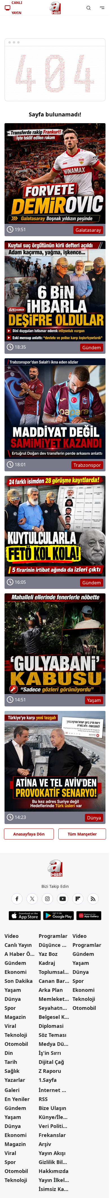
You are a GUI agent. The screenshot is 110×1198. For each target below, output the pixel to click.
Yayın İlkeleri (55, 1180)
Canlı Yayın (18, 945)
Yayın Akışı (52, 1153)
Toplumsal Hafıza (55, 972)
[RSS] (93, 898)
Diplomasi (51, 1026)
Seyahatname (55, 1008)
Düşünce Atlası (55, 945)
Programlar (53, 936)
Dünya (13, 999)
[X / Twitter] (32, 898)
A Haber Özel (21, 954)
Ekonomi (16, 972)
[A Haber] (55, 8)
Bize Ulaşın (52, 1108)
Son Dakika (19, 981)
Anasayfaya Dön (29, 834)
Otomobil (16, 1044)
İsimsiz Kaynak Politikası (55, 1189)
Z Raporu (50, 1071)
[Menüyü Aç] (102, 7)
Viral (10, 1026)
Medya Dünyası (55, 1044)
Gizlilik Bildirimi (55, 1162)
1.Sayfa (48, 1080)
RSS (43, 1099)
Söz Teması (52, 1035)
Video (12, 936)
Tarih (11, 1062)
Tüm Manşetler (82, 834)
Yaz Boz (48, 954)
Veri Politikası (55, 1126)
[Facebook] (17, 898)
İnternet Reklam (55, 1090)
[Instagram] (47, 898)
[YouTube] (62, 898)
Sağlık (12, 1071)
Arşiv (45, 1144)
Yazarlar (15, 1080)
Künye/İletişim (55, 1117)
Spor (10, 1008)
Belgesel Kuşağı (55, 1017)
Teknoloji (16, 1035)
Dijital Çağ (51, 1062)
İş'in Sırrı (50, 1053)
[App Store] (25, 915)
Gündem (15, 963)
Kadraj (47, 963)
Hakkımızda (54, 1171)
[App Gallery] (88, 915)
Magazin (15, 1017)
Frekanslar (52, 1135)
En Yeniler (17, 1099)
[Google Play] (58, 915)
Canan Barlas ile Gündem (55, 981)
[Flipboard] (77, 898)
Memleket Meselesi (55, 999)
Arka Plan (51, 990)
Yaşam (13, 990)
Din (9, 1053)
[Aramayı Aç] (88, 7)
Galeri (12, 1090)
